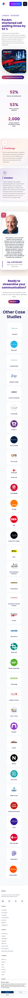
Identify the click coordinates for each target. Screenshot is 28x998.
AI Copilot (3, 915)
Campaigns (4, 938)
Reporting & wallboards (7, 951)
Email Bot (3, 920)
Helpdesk (3, 941)
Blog (2, 964)
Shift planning (4, 948)
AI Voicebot (4, 912)
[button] (25, 4)
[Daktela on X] (11, 901)
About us (3, 959)
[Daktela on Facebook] (17, 901)
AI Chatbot (4, 910)
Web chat (3, 943)
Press (2, 967)
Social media (4, 946)
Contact (3, 972)
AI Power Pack (5, 917)
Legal (2, 974)
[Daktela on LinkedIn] (4, 901)
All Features (4, 933)
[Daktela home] (3, 4)
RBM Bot (3, 922)
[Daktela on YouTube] (24, 901)
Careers (3, 962)
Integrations (4, 925)
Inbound (3, 936)
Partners (3, 969)
